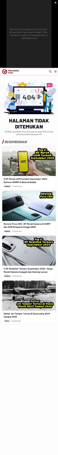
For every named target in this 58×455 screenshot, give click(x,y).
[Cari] (50, 71)
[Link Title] (29, 161)
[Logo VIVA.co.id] (10, 71)
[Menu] (55, 71)
